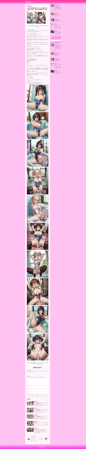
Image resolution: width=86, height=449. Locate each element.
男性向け (28, 371)
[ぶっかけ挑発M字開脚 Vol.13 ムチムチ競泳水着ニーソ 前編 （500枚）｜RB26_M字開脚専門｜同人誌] (38, 367)
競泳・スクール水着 (32, 371)
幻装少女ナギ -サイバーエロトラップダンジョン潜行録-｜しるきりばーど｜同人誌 (58, 33)
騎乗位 (34, 371)
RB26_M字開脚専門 (31, 29)
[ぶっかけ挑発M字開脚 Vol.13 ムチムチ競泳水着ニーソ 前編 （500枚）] (37, 138)
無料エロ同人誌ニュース (29, 2)
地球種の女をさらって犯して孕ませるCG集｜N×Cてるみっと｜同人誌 (58, 15)
